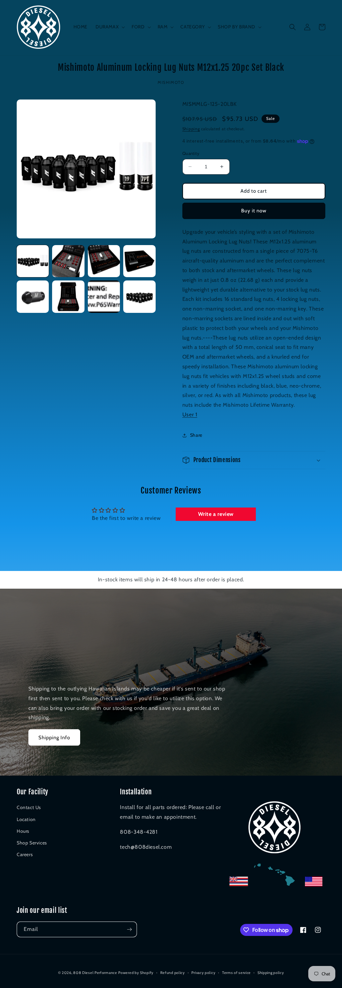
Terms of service (236, 972)
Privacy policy (203, 972)
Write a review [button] (216, 514)
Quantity (190, 153)
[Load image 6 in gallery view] (68, 296)
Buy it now (254, 211)
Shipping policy (271, 972)
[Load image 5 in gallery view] (33, 296)
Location (26, 819)
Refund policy (172, 972)
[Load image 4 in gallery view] (139, 261)
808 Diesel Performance (95, 972)
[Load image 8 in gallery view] (139, 296)
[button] (110, 27)
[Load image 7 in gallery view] (104, 296)
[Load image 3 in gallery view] (104, 261)
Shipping (191, 128)
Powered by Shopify (136, 972)
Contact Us (29, 807)
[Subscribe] (129, 929)
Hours (23, 831)
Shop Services (32, 843)
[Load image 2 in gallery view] (68, 261)
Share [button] (196, 435)
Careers (25, 854)
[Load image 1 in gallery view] (33, 261)
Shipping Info (54, 738)
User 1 (189, 414)
